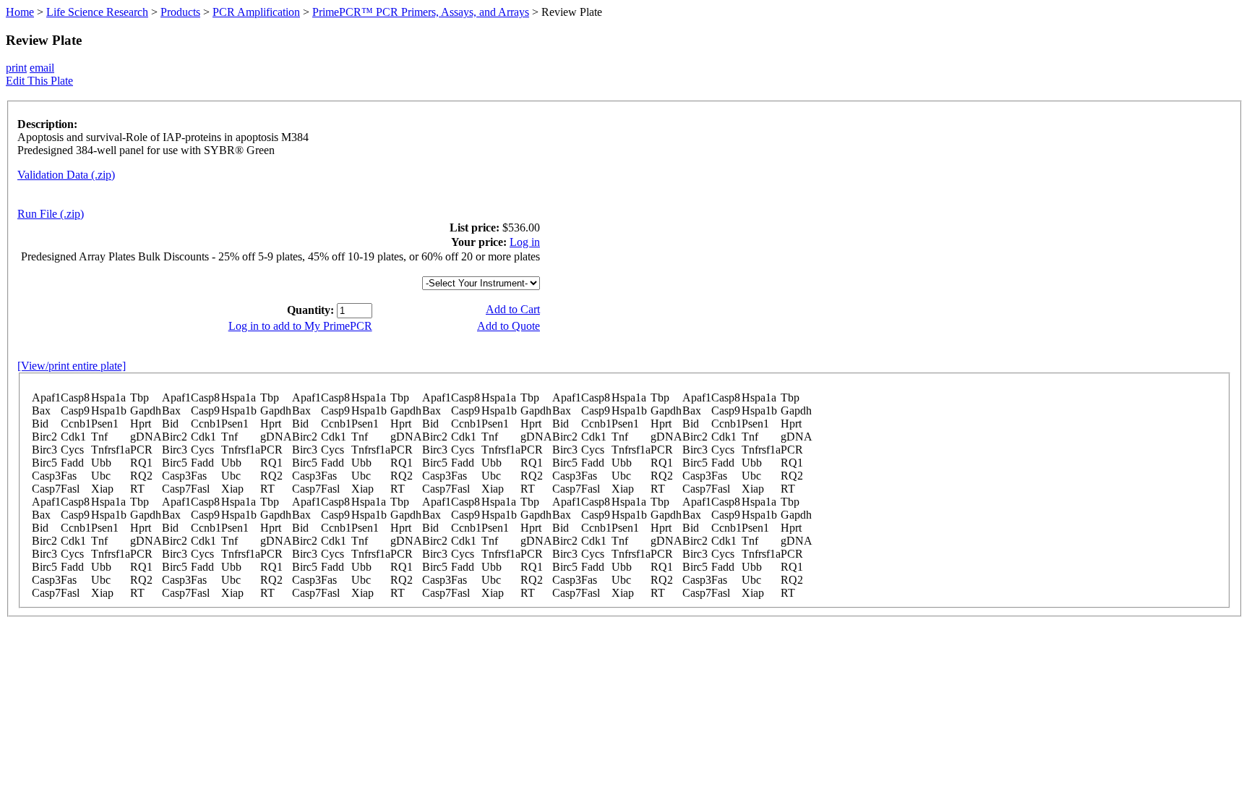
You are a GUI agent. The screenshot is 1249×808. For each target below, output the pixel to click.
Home (20, 12)
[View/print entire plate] (71, 366)
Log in (525, 242)
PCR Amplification (256, 12)
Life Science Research (97, 12)
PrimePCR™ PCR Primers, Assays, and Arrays (420, 12)
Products (180, 12)
